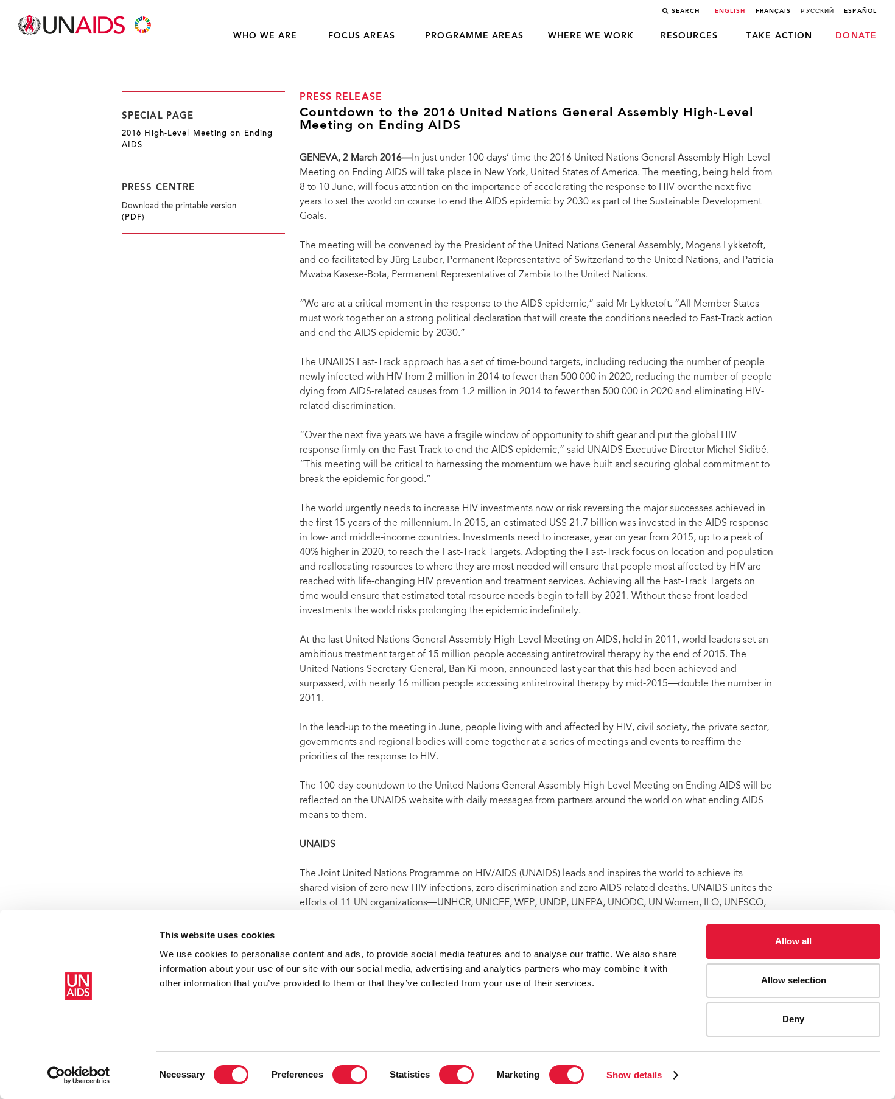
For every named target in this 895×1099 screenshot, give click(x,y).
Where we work (591, 36)
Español (860, 11)
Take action (779, 36)
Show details (634, 1075)
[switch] (349, 1074)
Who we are (265, 36)
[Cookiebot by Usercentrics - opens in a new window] (79, 1075)
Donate (856, 36)
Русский (817, 11)
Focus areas (361, 36)
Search (686, 11)
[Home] (85, 25)
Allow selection (793, 980)
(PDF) (134, 218)
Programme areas (474, 36)
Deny (793, 1019)
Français (773, 11)
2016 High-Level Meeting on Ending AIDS (197, 139)
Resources (689, 36)
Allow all (793, 941)
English (730, 11)
